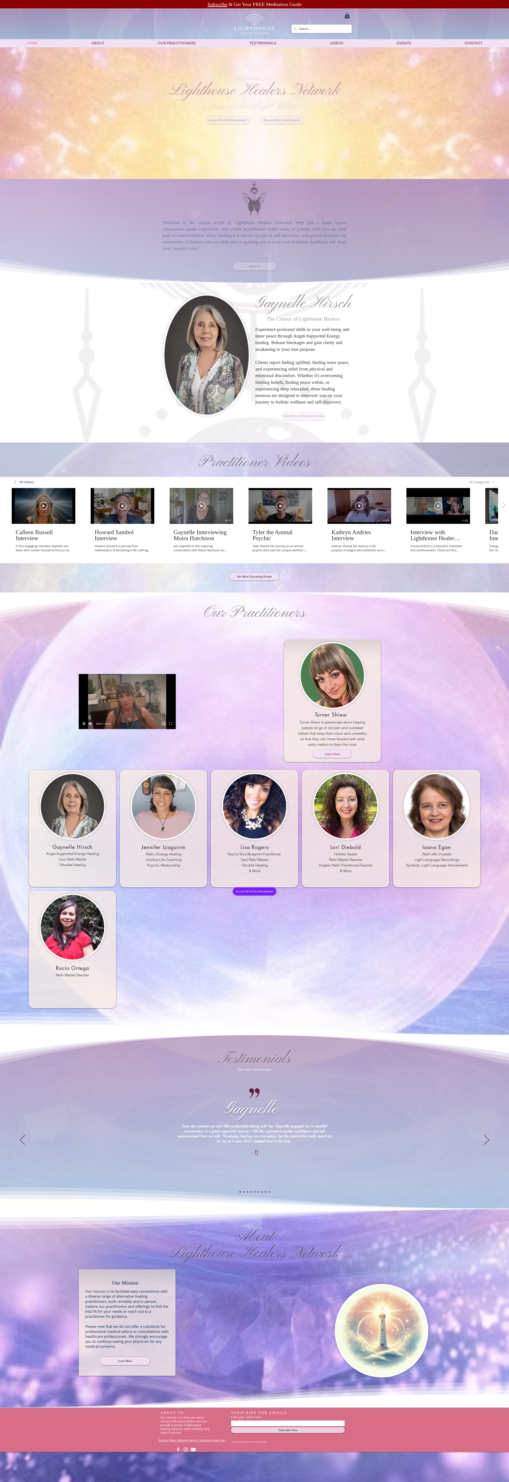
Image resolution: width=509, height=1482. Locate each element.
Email (419, 734)
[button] (499, 706)
